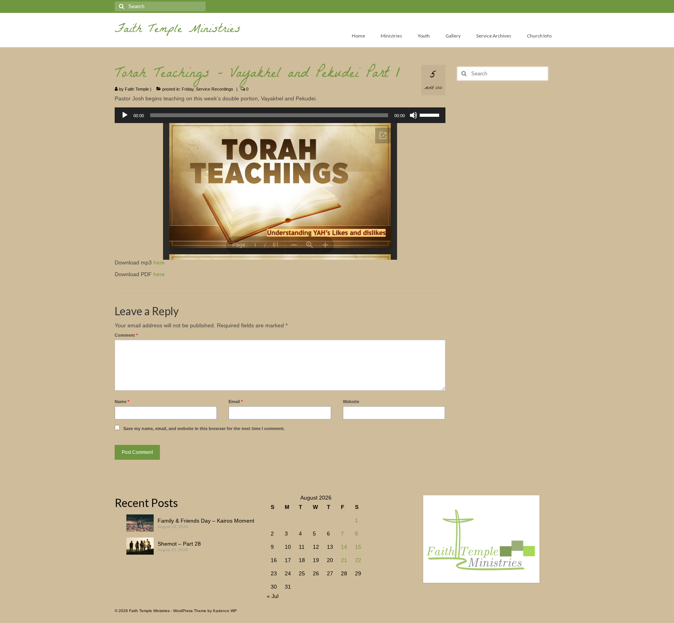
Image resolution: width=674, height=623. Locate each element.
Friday (187, 89)
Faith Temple (137, 89)
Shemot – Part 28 (179, 544)
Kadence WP (225, 611)
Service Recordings (214, 89)
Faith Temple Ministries (178, 30)
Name (122, 401)
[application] (280, 115)
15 (358, 547)
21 (344, 560)
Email (236, 401)
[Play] (125, 115)
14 (344, 547)
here (159, 262)
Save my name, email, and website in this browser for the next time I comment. (204, 428)
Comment (126, 335)
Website (351, 401)
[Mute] (413, 115)
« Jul (272, 596)
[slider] (431, 114)
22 (358, 560)
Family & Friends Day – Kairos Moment (206, 521)
